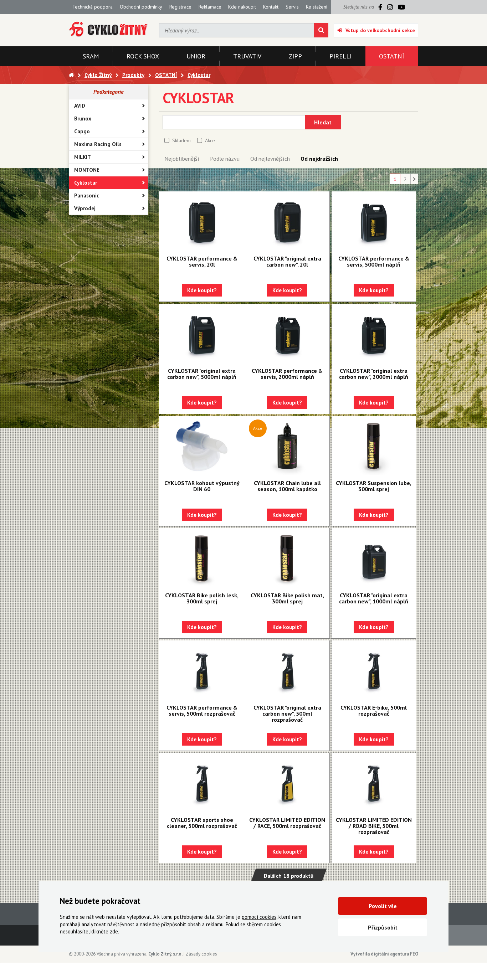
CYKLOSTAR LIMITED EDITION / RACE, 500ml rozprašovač (287, 822)
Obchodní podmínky (141, 7)
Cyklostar (85, 182)
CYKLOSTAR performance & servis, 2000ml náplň (287, 373)
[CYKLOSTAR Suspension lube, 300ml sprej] (374, 446)
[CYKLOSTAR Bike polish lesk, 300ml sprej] (202, 558)
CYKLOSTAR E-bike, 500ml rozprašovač (373, 710)
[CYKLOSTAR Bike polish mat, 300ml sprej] (287, 558)
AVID (79, 105)
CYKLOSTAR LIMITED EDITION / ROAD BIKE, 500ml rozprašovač (374, 825)
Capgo (82, 131)
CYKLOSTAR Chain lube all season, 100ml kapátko (287, 486)
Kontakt (270, 7)
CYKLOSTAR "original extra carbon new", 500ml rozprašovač (287, 713)
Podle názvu (225, 158)
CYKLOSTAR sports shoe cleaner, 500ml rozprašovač (202, 822)
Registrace (180, 7)
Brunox (82, 118)
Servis (292, 7)
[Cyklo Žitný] (108, 29)
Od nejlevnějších (270, 158)
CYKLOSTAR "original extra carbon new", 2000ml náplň (373, 373)
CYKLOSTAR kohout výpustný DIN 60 (202, 486)
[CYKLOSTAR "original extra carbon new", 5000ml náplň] (202, 334)
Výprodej (85, 208)
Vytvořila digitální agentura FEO (384, 954)
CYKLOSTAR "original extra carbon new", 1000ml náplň (373, 598)
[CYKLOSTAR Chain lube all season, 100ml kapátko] (287, 446)
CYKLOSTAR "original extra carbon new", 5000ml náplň (201, 373)
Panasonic (86, 195)
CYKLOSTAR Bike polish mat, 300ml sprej (287, 598)
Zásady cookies (201, 954)
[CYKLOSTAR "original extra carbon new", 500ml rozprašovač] (287, 670)
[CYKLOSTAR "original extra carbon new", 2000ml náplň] (374, 334)
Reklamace (210, 7)
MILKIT (82, 157)
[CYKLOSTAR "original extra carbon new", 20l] (287, 221)
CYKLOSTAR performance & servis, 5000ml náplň (373, 261)
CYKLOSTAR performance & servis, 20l (201, 261)
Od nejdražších (319, 158)
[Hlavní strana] (71, 75)
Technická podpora (92, 7)
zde (114, 931)
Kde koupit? (202, 290)
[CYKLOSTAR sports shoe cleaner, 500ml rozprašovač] (202, 783)
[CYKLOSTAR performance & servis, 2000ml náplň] (287, 334)
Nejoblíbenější (181, 158)
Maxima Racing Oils (98, 144)
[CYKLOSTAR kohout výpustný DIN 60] (202, 446)
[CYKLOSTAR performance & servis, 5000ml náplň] (374, 221)
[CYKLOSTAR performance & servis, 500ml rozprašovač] (202, 670)
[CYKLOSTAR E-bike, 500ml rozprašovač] (374, 670)
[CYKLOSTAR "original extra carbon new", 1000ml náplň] (374, 558)
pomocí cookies (259, 916)
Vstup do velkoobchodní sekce (380, 30)
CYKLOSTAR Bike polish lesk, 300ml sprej (202, 598)
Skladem (181, 140)
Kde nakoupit (242, 7)
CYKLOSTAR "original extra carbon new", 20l (287, 261)
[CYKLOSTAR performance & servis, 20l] (202, 221)
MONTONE (86, 169)
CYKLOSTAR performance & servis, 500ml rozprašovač (201, 710)
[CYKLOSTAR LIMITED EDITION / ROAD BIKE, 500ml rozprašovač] (374, 783)
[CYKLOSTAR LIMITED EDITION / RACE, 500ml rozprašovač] (287, 783)
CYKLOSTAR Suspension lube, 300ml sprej (373, 486)
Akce (210, 140)
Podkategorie (108, 91)
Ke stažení (316, 7)
